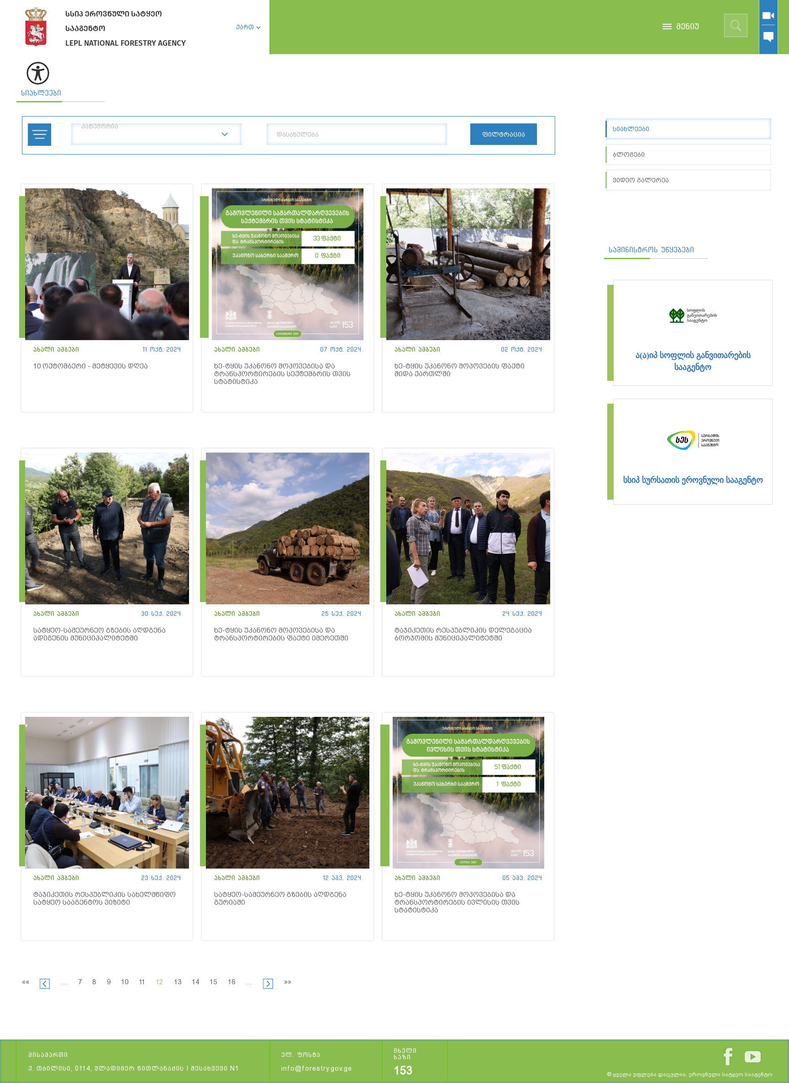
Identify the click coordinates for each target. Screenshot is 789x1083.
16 (231, 982)
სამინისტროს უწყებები (651, 249)
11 (142, 982)
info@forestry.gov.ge (316, 1068)
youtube (752, 1057)
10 (124, 982)
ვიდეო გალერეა (641, 180)
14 (195, 982)
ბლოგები (629, 154)
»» (287, 982)
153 (403, 1070)
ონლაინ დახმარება (768, 37)
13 (177, 982)
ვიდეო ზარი (768, 15)
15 (213, 982)
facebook (728, 1056)
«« (25, 982)
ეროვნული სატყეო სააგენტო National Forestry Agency (35, 26)
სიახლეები (41, 93)
